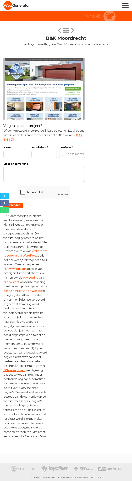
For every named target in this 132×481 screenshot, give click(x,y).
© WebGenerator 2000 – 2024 (88, 477)
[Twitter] (4, 196)
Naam (6, 147)
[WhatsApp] (4, 210)
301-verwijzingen (14, 370)
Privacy (70, 477)
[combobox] (63, 154)
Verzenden (13, 205)
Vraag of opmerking (15, 163)
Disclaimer (61, 477)
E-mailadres (38, 147)
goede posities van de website (22, 291)
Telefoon (65, 147)
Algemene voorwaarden (43, 477)
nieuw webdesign (15, 268)
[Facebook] (4, 203)
